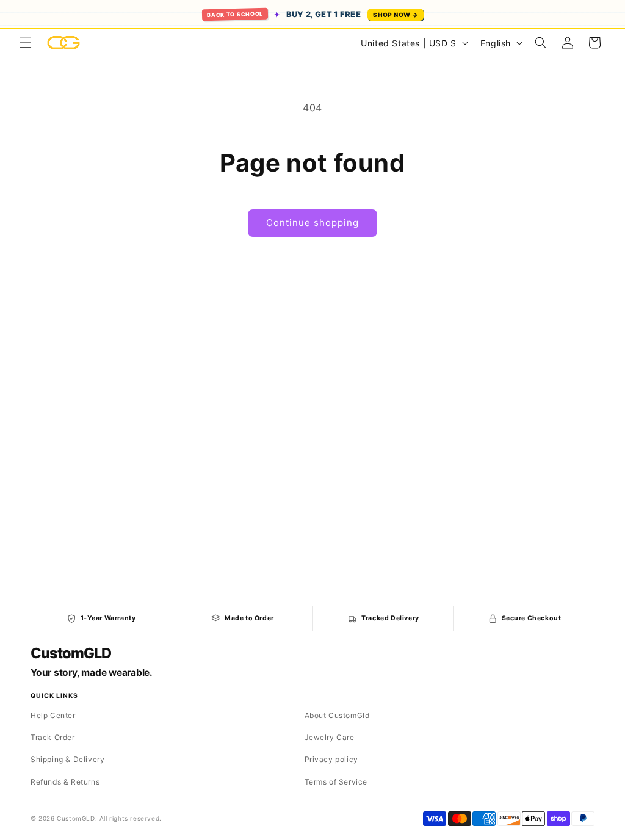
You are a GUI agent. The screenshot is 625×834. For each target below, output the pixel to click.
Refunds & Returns (65, 781)
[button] (25, 42)
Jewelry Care (330, 737)
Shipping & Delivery (67, 759)
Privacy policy (331, 759)
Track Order (53, 737)
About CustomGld (337, 715)
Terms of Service (336, 781)
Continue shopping (312, 222)
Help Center (53, 715)
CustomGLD (70, 653)
